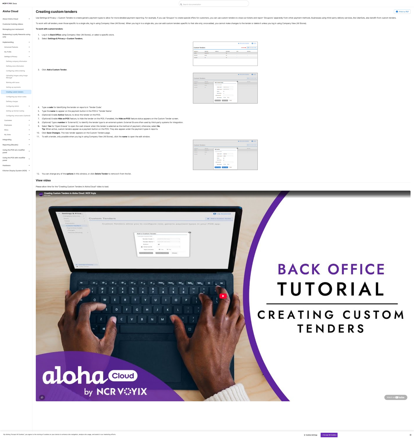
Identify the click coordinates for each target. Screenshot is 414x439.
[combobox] (214, 4)
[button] (16, 18)
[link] (16, 24)
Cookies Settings (311, 435)
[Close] (410, 435)
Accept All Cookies (329, 435)
